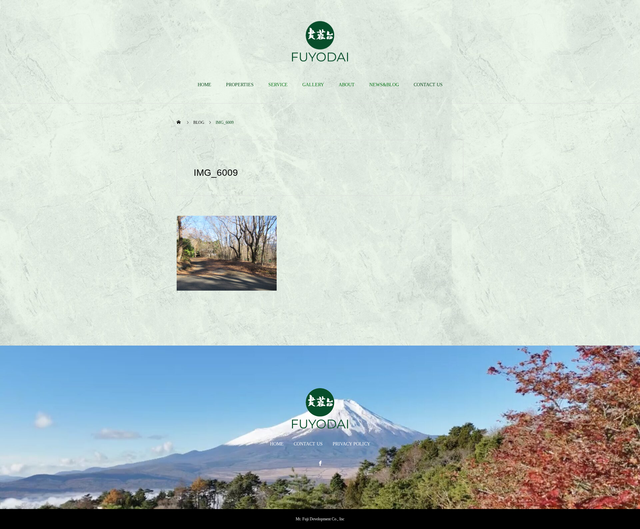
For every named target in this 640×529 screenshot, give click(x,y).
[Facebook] (320, 463)
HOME (204, 84)
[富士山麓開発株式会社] (320, 41)
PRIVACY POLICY (351, 443)
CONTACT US (428, 84)
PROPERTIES (240, 84)
